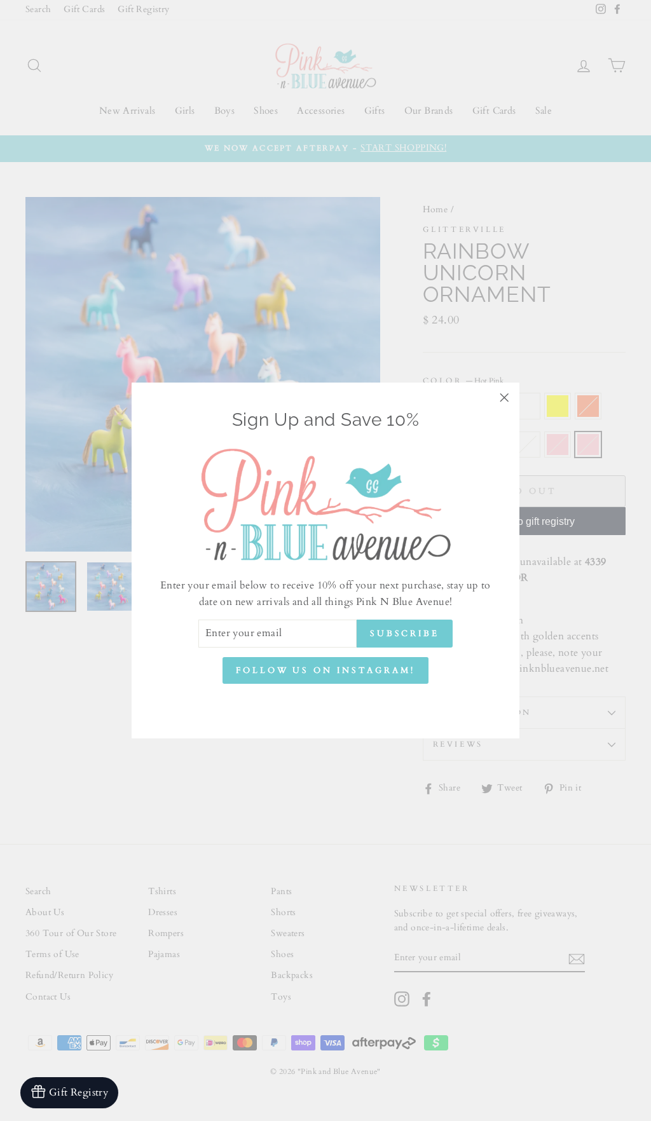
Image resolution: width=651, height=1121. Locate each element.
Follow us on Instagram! (325, 670)
